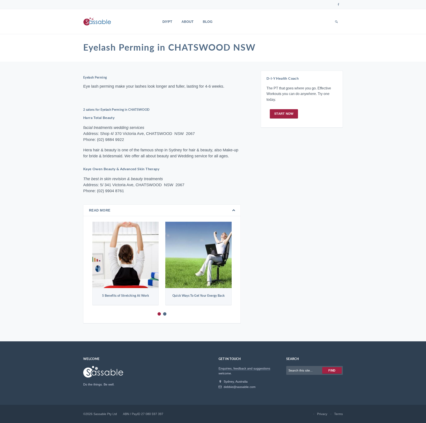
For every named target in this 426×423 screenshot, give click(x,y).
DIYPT (167, 22)
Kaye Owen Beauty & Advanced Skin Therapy (121, 169)
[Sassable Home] (103, 374)
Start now (284, 113)
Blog (208, 22)
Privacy (322, 414)
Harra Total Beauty (98, 118)
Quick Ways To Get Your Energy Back (198, 295)
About (187, 22)
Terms (338, 414)
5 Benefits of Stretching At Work (125, 295)
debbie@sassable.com (239, 387)
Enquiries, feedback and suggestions (244, 368)
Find (331, 370)
